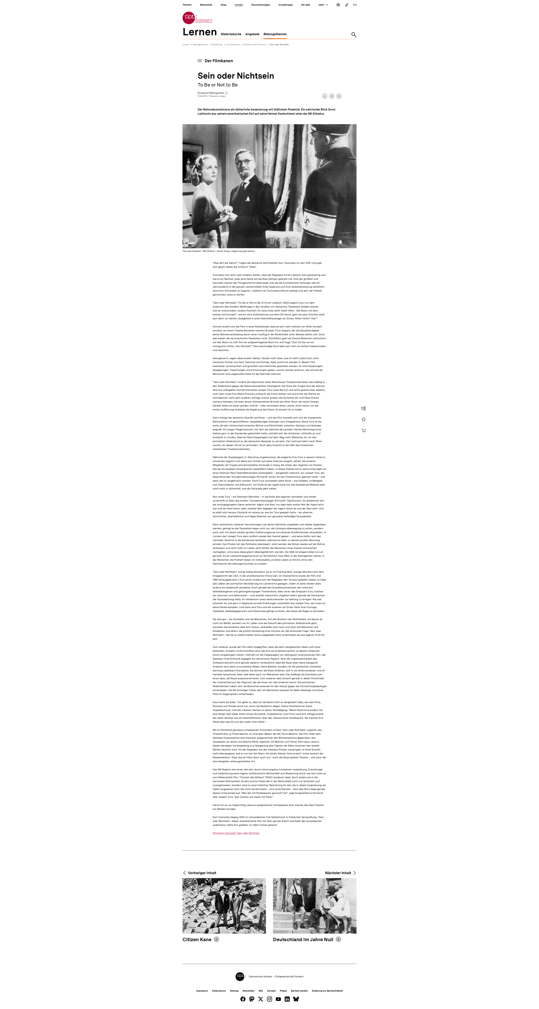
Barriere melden (299, 991)
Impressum (202, 991)
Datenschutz (219, 991)
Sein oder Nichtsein (279, 44)
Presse (283, 991)
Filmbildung (217, 44)
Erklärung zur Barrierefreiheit (327, 991)
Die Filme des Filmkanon (255, 44)
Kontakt (271, 991)
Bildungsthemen (200, 44)
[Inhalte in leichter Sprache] (338, 5)
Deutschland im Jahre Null (303, 940)
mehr (323, 4)
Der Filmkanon (233, 44)
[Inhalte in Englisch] (355, 5)
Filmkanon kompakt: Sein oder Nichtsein (236, 833)
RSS (261, 991)
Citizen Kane (197, 940)
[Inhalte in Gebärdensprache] (346, 5)
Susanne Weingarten (213, 93)
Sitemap (234, 991)
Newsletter (248, 991)
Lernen (185, 44)
